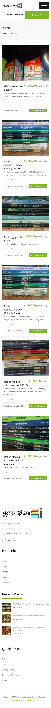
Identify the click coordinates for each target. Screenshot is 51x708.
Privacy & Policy (8, 669)
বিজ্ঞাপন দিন (38, 15)
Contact (5, 566)
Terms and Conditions (11, 675)
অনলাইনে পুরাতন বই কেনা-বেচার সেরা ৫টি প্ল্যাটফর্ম (28, 616)
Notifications (7, 582)
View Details (39, 110)
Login (10, 14)
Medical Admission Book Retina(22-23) (13, 165)
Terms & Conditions (32, 700)
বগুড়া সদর (14, 33)
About (4, 680)
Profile (4, 659)
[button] (4, 14)
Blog (4, 561)
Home (4, 33)
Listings (5, 571)
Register (19, 14)
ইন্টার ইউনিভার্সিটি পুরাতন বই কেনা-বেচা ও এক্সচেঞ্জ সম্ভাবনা (31, 604)
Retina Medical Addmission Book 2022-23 (13, 460)
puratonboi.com (24, 697)
